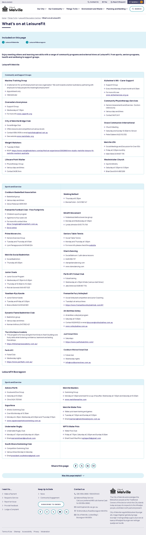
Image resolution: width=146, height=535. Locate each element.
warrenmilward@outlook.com (23, 438)
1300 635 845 (94, 494)
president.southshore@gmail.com (25, 456)
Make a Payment (10, 494)
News (43, 494)
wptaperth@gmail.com (91, 438)
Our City (40, 9)
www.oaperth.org (24, 114)
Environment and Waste (92, 9)
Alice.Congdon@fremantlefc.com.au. (22, 224)
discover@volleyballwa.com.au (100, 322)
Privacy (36, 531)
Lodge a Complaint (11, 509)
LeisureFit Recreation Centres (30, 18)
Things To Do (72, 9)
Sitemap (17, 531)
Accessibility (27, 531)
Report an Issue (10, 502)
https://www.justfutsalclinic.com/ (79, 342)
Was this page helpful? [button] (72, 475)
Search (139, 9)
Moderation (45, 531)
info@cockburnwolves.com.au (78, 362)
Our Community (55, 9)
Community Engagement (50, 498)
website (92, 245)
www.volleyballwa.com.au (76, 326)
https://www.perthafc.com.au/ (19, 362)
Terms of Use (7, 531)
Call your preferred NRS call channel (90, 500)
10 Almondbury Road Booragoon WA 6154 (91, 511)
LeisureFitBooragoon (37, 42)
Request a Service (11, 498)
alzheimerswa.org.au (119, 95)
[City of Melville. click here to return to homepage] (120, 491)
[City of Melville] (12, 9)
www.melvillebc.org (25, 136)
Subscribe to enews (51, 504)
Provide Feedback (11, 505)
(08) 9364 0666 (82, 494)
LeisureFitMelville (12, 42)
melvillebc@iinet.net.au (38, 132)
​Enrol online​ (12, 228)
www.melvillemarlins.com (75, 399)
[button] (135, 2)
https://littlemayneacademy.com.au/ (22, 344)
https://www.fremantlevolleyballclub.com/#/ (84, 305)
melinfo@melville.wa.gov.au (87, 507)
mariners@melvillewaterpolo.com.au (84, 419)
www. (108, 95)
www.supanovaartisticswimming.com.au (24, 421)
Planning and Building (116, 9)
